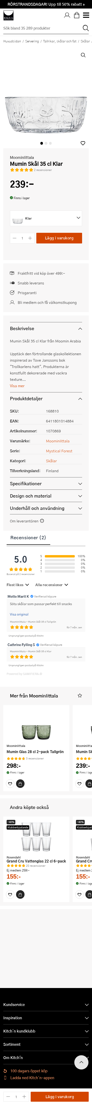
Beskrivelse (22, 328)
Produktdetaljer (26, 398)
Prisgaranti (27, 292)
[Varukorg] (77, 15)
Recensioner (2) (28, 537)
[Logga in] (67, 15)
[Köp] (20, 783)
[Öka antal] (30, 238)
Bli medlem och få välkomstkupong (47, 302)
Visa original (19, 614)
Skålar (51, 460)
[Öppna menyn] (86, 15)
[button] (83, 143)
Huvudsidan (12, 41)
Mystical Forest (59, 451)
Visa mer (17, 385)
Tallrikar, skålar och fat (59, 41)
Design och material (30, 495)
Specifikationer (26, 483)
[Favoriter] (10, 783)
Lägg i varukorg (59, 238)
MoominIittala (22, 157)
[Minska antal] (14, 238)
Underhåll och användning (37, 508)
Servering (32, 41)
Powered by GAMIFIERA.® (24, 674)
